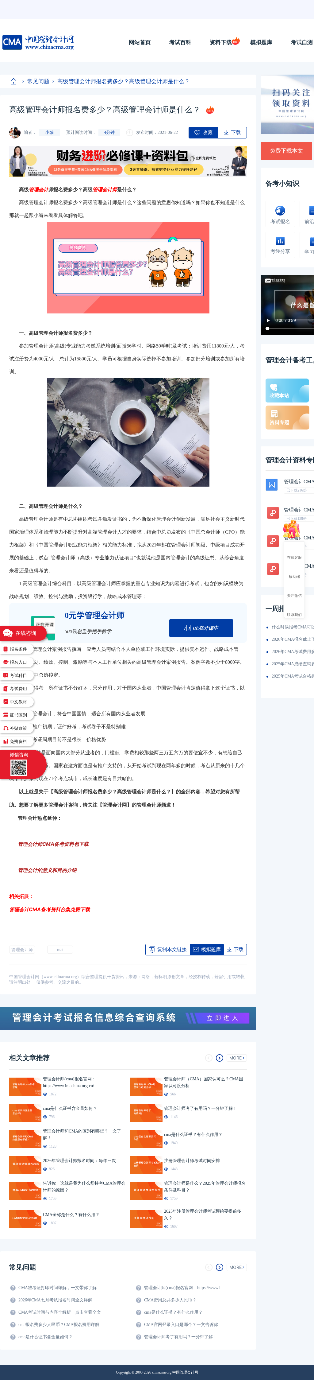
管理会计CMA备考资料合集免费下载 (49, 909)
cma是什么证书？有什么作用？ (173, 1312)
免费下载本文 (286, 151)
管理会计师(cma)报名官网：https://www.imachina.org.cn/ (185, 1287)
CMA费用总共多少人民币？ (170, 1300)
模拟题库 (261, 42)
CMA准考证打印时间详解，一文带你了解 (57, 1287)
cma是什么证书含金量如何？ (45, 1337)
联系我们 (294, 614)
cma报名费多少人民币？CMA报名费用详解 (58, 1324)
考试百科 (180, 42)
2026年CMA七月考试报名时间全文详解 (55, 1300)
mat (60, 949)
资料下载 (221, 42)
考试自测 (302, 42)
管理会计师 (22, 949)
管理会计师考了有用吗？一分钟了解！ (180, 1337)
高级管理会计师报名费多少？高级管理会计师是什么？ (123, 81)
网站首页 (140, 42)
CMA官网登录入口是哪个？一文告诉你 (181, 1324)
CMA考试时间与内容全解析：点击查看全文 (59, 1312)
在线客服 (294, 557)
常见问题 (38, 81)
